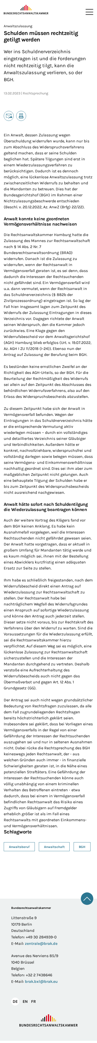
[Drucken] (21, 116)
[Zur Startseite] (26, 9)
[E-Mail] (9, 116)
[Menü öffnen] (88, 12)
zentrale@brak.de (41, 943)
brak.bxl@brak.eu (41, 981)
